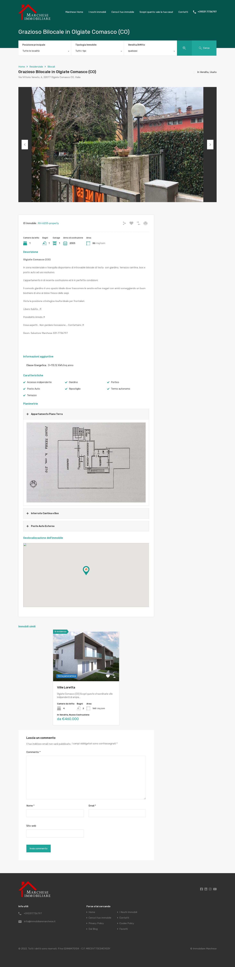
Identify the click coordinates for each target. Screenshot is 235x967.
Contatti (183, 12)
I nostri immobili (97, 12)
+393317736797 (33, 913)
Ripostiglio (75, 388)
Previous (25, 144)
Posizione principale (33, 44)
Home (21, 66)
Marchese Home (74, 12)
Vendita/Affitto (136, 44)
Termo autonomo (120, 388)
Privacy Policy (96, 923)
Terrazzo (32, 395)
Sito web (31, 825)
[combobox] (44, 51)
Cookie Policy (126, 923)
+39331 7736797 (207, 12)
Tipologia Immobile (85, 44)
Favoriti (123, 929)
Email (92, 805)
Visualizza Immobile (86, 671)
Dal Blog (93, 929)
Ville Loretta (66, 687)
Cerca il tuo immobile (122, 12)
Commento (33, 752)
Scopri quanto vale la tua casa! (156, 12)
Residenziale (36, 66)
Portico (115, 382)
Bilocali (51, 66)
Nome (30, 805)
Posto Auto (33, 388)
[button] (89, 575)
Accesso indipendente (39, 382)
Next (210, 144)
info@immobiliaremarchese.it (39, 921)
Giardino (73, 382)
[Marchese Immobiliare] (34, 18)
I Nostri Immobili (128, 912)
